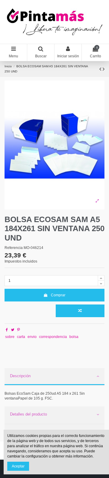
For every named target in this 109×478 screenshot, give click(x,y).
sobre (10, 337)
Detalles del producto (28, 414)
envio (32, 337)
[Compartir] (7, 330)
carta (21, 337)
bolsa (73, 337)
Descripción (20, 376)
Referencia (14, 248)
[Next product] (103, 69)
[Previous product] (101, 69)
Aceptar (18, 466)
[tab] (54, 377)
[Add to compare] (80, 310)
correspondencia (53, 337)
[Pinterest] (18, 330)
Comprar (58, 295)
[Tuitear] (12, 330)
